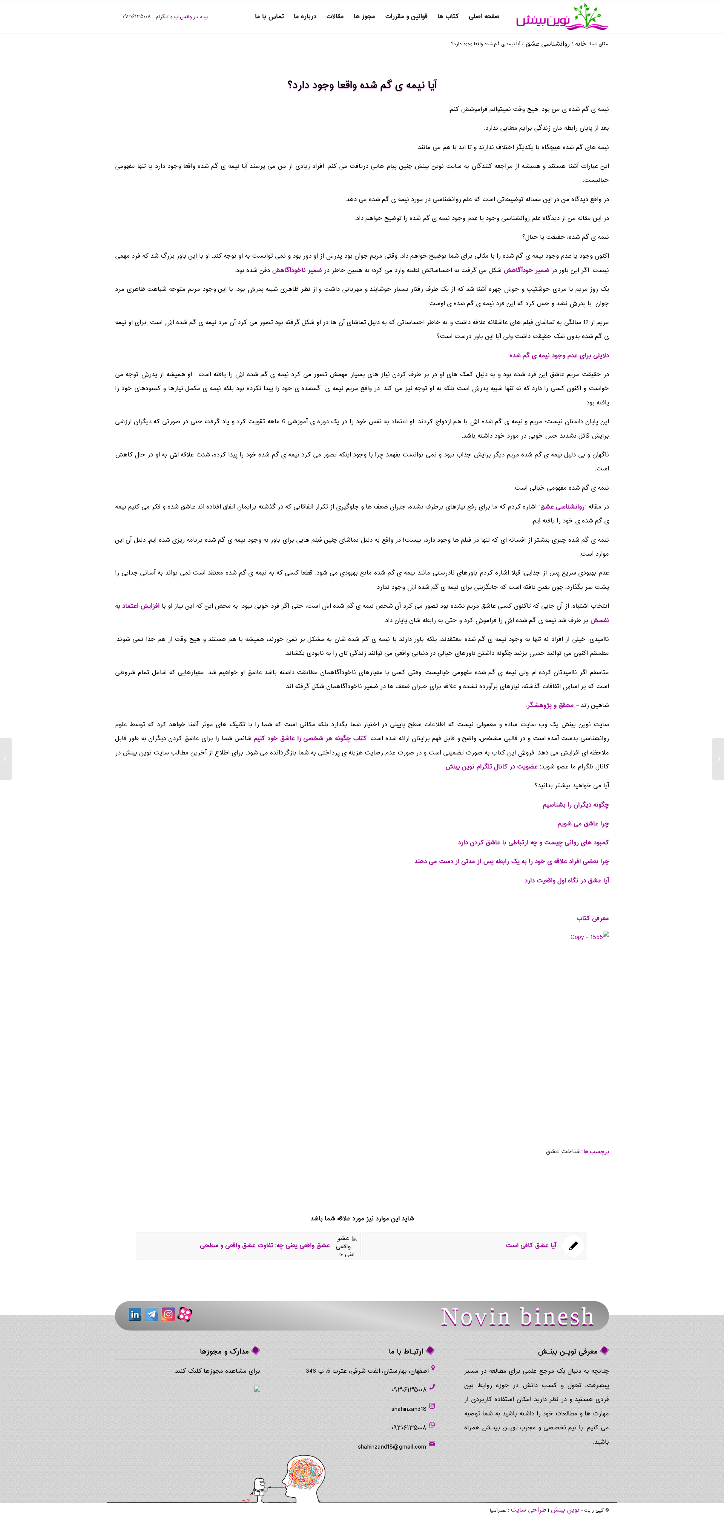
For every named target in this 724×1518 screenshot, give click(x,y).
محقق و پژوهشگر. (550, 706)
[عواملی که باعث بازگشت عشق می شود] (718, 759)
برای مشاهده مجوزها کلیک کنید (217, 1371)
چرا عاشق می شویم (583, 824)
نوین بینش (565, 1510)
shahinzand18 (408, 1409)
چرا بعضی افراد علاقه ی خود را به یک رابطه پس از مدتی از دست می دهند (511, 862)
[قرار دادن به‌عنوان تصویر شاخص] (570, 986)
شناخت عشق (563, 1152)
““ (562, 507)
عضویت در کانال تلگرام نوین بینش (491, 767)
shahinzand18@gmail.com (392, 1447)
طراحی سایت (528, 1510)
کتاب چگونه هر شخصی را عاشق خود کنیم (310, 739)
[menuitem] (484, 17)
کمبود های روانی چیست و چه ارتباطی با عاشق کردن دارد (533, 843)
